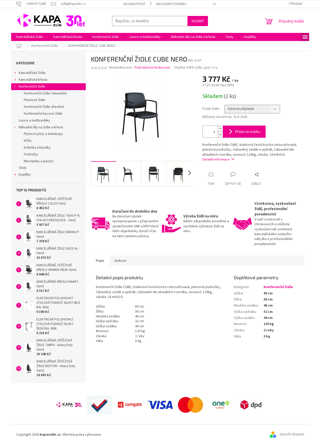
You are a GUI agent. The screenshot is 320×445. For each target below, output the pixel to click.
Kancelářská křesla (33, 79)
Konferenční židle (32, 86)
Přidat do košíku (247, 131)
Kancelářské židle (32, 72)
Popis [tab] (100, 260)
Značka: (196, 67)
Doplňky (25, 174)
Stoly (23, 167)
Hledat (197, 21)
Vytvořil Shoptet (292, 434)
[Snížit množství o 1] (220, 134)
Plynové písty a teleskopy (43, 133)
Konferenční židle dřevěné (44, 106)
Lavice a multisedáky (34, 120)
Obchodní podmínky (171, 4)
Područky (31, 154)
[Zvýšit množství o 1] (220, 129)
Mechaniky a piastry (39, 161)
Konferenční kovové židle (43, 113)
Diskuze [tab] (120, 260)
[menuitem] (29, 37)
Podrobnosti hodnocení (152, 67)
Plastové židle (34, 100)
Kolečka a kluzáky (37, 147)
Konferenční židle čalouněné (45, 93)
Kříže (28, 140)
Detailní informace (216, 159)
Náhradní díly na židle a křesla (41, 127)
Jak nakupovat (134, 4)
